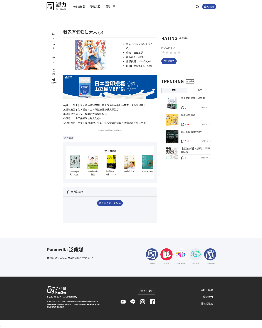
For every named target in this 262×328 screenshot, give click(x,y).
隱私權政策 (207, 303)
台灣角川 (141, 57)
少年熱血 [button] (68, 137)
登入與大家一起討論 (110, 203)
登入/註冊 (209, 6)
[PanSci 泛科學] (56, 6)
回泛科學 (110, 6)
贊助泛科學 (146, 291)
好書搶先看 (79, 6)
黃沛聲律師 (90, 304)
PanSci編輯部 (51, 304)
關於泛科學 (207, 290)
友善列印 (54, 83)
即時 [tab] (174, 90)
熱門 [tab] (200, 90)
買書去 (171, 61)
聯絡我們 (95, 6)
